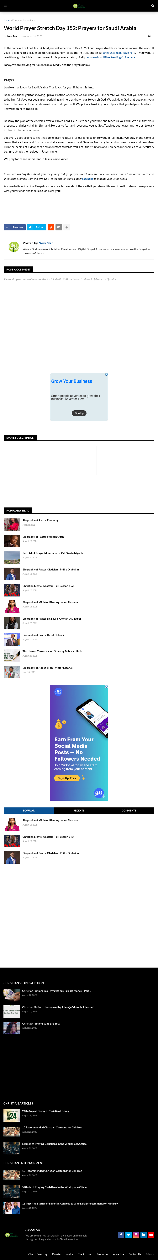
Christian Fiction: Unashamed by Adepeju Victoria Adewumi (58, 1007)
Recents (78, 810)
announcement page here (119, 52)
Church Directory (37, 1254)
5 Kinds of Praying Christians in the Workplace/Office (54, 1143)
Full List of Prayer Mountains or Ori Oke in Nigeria (53, 553)
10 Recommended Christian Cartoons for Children (52, 1127)
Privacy (150, 1254)
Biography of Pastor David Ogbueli (43, 635)
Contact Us (135, 1254)
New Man (46, 243)
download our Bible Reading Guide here (110, 57)
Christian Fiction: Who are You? (41, 1023)
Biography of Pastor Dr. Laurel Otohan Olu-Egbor (52, 618)
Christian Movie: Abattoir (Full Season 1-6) (48, 585)
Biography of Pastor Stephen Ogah (43, 536)
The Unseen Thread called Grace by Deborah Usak (52, 651)
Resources (102, 1254)
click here (87, 178)
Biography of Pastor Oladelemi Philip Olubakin (51, 569)
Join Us (69, 1254)
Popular (29, 810)
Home (7, 20)
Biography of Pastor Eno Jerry (40, 520)
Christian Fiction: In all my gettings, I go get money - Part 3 (56, 990)
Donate (56, 1254)
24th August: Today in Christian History (45, 1111)
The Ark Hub (85, 1254)
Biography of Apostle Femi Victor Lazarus (47, 667)
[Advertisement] (74, 491)
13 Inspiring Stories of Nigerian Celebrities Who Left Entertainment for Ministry (70, 1203)
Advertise (118, 1254)
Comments (129, 810)
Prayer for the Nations (23, 20)
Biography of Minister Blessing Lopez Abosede (50, 602)
